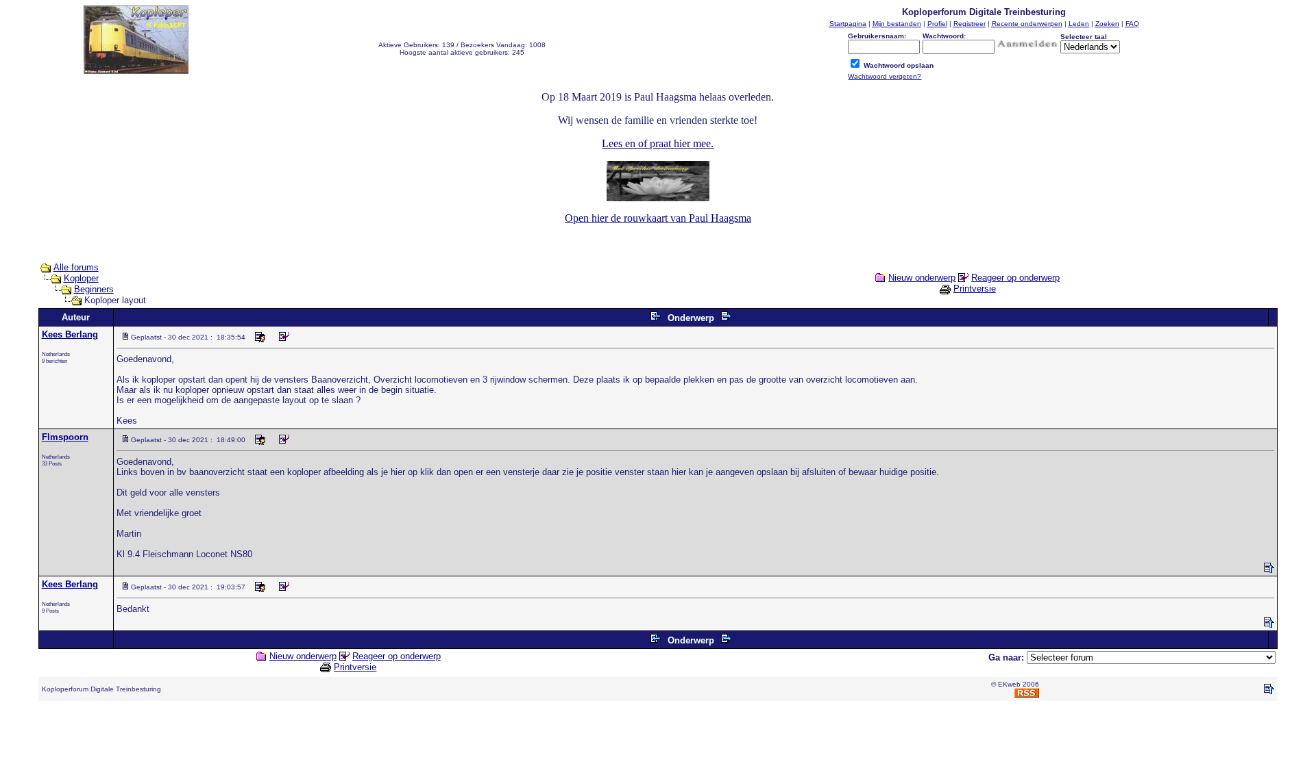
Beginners (94, 289)
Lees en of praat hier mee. (658, 143)
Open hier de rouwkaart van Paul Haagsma (658, 218)
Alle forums (76, 267)
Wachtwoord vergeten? (884, 76)
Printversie (974, 288)
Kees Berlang (70, 334)
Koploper (81, 278)
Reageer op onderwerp (1015, 277)
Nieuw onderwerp (921, 277)
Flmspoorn (65, 437)
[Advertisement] (658, 743)
